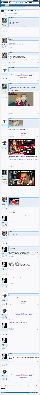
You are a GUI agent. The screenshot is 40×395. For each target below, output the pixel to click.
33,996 (6, 225)
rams (12, 13)
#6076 (38, 319)
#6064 (38, 80)
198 (6, 209)
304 (13, 385)
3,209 (6, 149)
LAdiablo (3, 222)
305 (14, 385)
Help (33, 392)
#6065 (38, 113)
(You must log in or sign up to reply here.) (33, 385)
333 (18, 385)
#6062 (38, 45)
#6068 (38, 192)
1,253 (6, 274)
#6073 (38, 269)
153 (6, 78)
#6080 (38, 380)
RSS (38, 392)
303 (12, 385)
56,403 (6, 181)
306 (15, 385)
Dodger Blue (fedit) (3, 392)
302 (10, 385)
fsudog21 (3, 203)
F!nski (3, 73)
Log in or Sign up (36, 0)
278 (6, 31)
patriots (9, 13)
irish (2, 23)
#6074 (38, 284)
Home (35, 392)
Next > (20, 385)
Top (37, 392)
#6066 (38, 136)
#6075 (38, 304)
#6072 (38, 256)
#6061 (38, 34)
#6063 (38, 62)
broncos (5, 13)
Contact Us (31, 392)
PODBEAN (25, 77)
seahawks (15, 13)
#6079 (38, 361)
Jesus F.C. (3, 44)
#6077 (38, 329)
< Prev (6, 385)
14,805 (6, 206)
